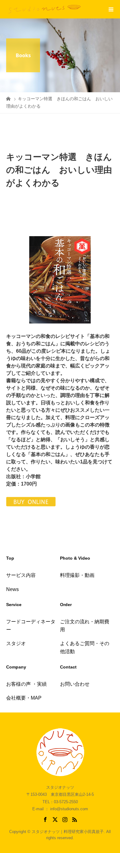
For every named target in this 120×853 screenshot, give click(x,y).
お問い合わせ (75, 684)
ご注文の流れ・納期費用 (84, 625)
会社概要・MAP (24, 697)
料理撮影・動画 (77, 575)
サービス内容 (21, 575)
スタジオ (16, 643)
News (12, 589)
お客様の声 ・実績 (26, 684)
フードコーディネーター (30, 625)
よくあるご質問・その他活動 (84, 647)
